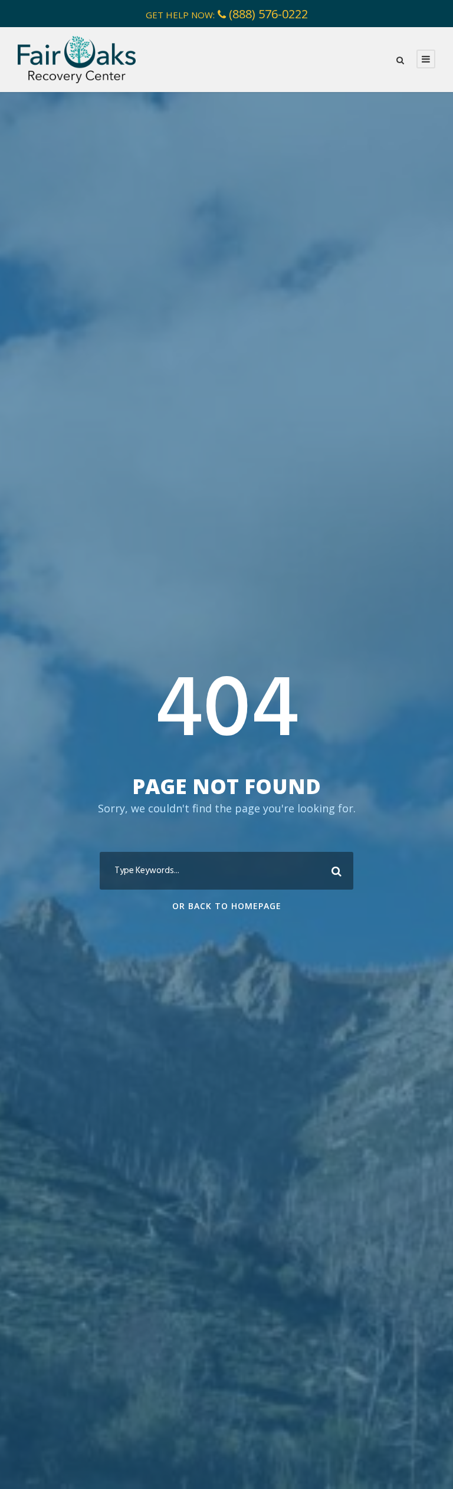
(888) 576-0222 (268, 14)
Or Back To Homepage (226, 905)
